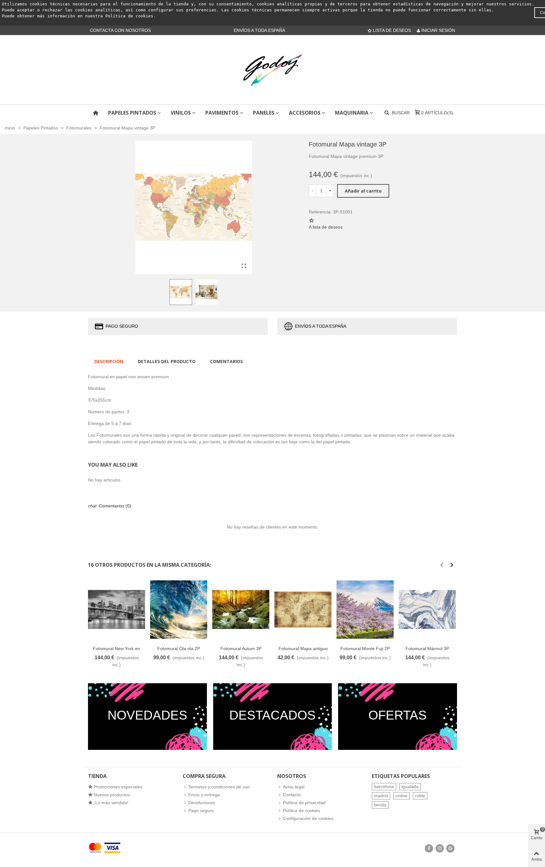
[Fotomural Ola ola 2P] (178, 609)
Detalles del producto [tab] (167, 361)
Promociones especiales (118, 786)
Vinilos (181, 112)
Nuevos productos (112, 794)
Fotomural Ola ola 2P (178, 648)
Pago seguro (201, 810)
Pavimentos (221, 112)
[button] (441, 565)
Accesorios (304, 112)
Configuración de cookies (308, 818)
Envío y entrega (204, 794)
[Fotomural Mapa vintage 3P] (244, 266)
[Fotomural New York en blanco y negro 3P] (116, 609)
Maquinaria (351, 112)
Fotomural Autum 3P (240, 648)
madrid (381, 795)
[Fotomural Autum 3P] (240, 609)
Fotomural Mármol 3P (427, 648)
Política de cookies (129, 16)
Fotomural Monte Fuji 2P (365, 648)
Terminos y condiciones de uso (219, 786)
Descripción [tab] (108, 361)
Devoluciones (201, 802)
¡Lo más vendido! (111, 802)
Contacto (292, 794)
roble (420, 795)
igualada (410, 786)
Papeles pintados (132, 112)
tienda (380, 804)
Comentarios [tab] (226, 361)
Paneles (263, 112)
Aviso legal (293, 786)
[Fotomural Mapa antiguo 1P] (302, 609)
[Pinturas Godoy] (272, 70)
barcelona (384, 786)
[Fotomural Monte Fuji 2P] (365, 609)
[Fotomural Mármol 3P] (427, 609)
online (401, 795)
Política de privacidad (304, 802)
